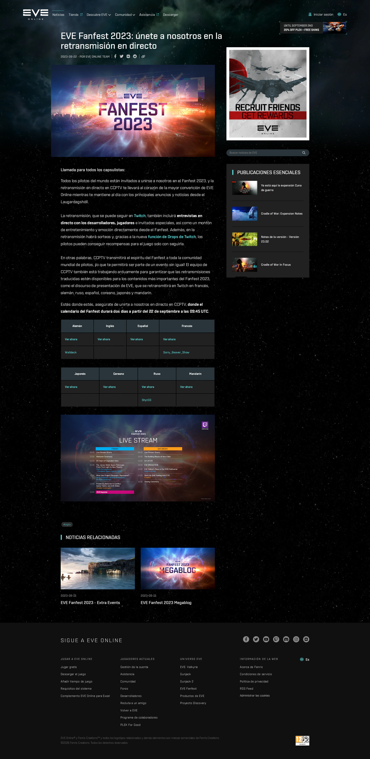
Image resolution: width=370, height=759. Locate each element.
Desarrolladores (130, 696)
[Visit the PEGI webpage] (302, 741)
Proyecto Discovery (193, 703)
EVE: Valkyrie (189, 667)
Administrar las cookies (255, 695)
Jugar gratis (69, 667)
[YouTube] (266, 639)
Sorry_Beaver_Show (176, 352)
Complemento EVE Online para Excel (85, 696)
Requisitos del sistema (76, 688)
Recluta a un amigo (133, 703)
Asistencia (127, 674)
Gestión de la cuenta (134, 667)
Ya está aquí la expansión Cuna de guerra (281, 188)
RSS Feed (246, 688)
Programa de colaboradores (139, 717)
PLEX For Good (130, 724)
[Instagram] (296, 639)
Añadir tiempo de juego (76, 681)
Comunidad (128, 681)
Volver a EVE (129, 710)
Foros (124, 688)
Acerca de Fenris (251, 667)
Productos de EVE (192, 696)
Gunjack (185, 674)
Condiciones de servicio (256, 674)
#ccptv (67, 524)
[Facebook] (246, 639)
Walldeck (71, 352)
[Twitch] (276, 639)
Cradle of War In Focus (276, 264)
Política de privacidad (254, 681)
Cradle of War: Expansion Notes (282, 213)
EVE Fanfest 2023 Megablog (166, 602)
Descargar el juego (73, 674)
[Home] (35, 18)
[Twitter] (256, 639)
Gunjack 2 (186, 681)
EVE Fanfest (188, 688)
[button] (321, 14)
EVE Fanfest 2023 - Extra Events (90, 602)
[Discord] (286, 639)
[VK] (306, 639)
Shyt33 (146, 400)
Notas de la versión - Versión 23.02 (280, 239)
